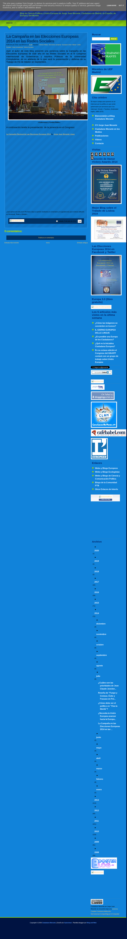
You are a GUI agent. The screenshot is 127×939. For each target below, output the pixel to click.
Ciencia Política (46, 23)
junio (98, 737)
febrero (99, 779)
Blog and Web (91, 923)
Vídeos (98, 139)
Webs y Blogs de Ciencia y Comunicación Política (107, 477)
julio (98, 676)
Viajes (90, 23)
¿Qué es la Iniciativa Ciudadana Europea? (105, 344)
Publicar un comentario (46, 238)
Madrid (78, 23)
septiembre (101, 655)
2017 (96, 582)
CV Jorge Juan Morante (106, 125)
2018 (96, 571)
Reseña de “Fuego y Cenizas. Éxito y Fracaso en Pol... (107, 696)
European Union (67, 44)
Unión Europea (25, 23)
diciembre (101, 624)
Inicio (9, 23)
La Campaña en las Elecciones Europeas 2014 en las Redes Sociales (42, 38)
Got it (121, 5)
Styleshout (68, 923)
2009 (96, 842)
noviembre (101, 634)
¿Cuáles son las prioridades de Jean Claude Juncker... (108, 686)
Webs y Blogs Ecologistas (107, 472)
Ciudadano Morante (49, 923)
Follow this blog (105, 499)
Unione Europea (28, 47)
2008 (96, 852)
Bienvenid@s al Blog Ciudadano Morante (105, 117)
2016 (96, 592)
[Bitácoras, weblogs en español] (97, 872)
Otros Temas (104, 23)
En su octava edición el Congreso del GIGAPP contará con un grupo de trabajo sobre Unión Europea (106, 356)
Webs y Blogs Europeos (106, 468)
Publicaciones (101, 136)
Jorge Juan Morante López (64, 134)
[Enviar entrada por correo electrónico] (79, 221)
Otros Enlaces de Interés (106, 489)
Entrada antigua (82, 243)
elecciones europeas (55, 44)
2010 (96, 831)
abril (98, 758)
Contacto (99, 143)
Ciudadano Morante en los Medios (107, 130)
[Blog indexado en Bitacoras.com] (97, 381)
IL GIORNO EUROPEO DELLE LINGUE (105, 331)
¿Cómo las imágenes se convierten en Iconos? (106, 324)
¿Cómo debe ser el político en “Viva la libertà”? (107, 706)
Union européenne (17, 47)
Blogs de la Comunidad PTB (106, 483)
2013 (96, 800)
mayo (98, 748)
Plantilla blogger (78, 923)
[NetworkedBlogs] (105, 497)
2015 (96, 603)
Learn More (111, 5)
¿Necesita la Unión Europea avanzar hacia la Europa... (107, 716)
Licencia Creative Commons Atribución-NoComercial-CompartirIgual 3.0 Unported (105, 911)
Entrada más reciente (11, 243)
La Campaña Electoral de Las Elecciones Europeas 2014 (28, 134)
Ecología (65, 23)
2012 (96, 810)
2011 (96, 821)
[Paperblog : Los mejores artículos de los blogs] (98, 389)
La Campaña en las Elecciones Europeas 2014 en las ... (109, 726)
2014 (96, 613)
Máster (74, 44)
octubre (100, 645)
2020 (96, 550)
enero (99, 789)
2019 (96, 561)
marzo (99, 768)
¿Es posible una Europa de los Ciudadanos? (106, 338)
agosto (99, 665)
